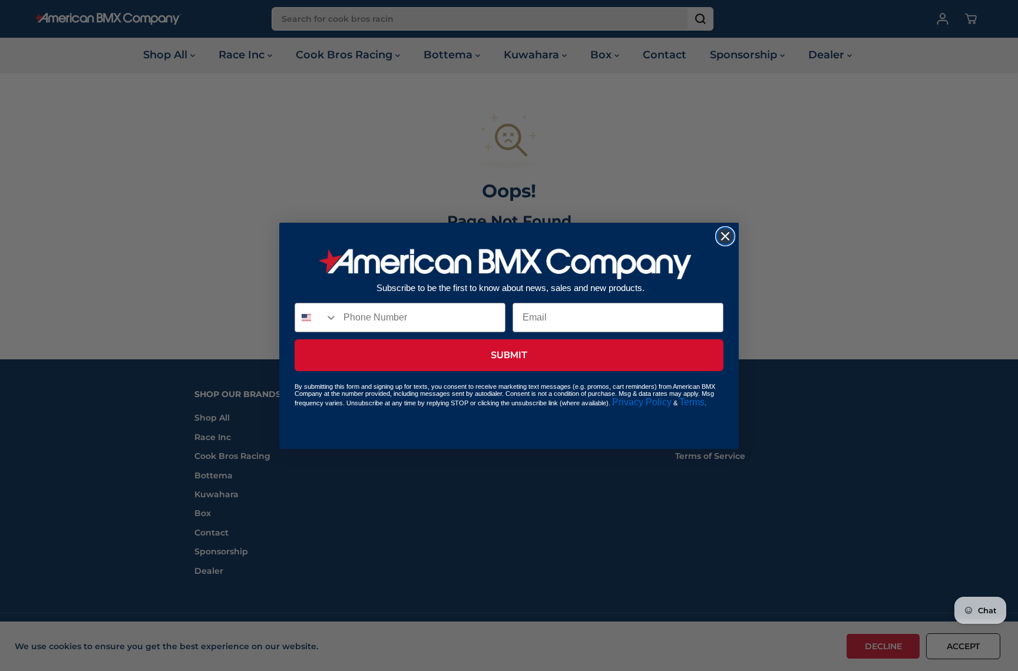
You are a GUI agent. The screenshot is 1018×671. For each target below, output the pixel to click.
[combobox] (316, 317)
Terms (692, 402)
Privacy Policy (642, 402)
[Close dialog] (725, 236)
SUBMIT (509, 355)
